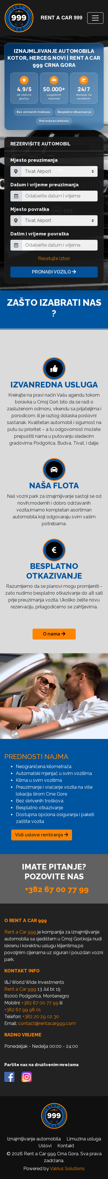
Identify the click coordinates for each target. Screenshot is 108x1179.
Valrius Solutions (67, 1168)
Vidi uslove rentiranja (39, 835)
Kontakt (65, 1145)
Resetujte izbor (54, 258)
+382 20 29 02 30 (40, 1016)
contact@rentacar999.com (47, 1023)
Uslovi (45, 1145)
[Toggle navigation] (95, 18)
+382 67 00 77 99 (57, 889)
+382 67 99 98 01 (22, 1009)
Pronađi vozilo (52, 272)
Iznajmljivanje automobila (34, 1139)
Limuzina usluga (84, 1139)
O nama (52, 634)
